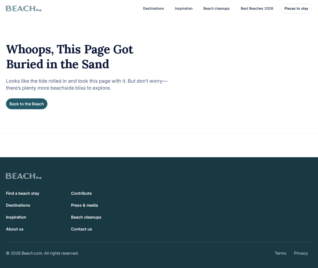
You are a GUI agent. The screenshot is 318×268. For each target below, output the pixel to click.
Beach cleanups (216, 8)
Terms (280, 253)
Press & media (84, 205)
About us (15, 229)
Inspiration (16, 217)
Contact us (81, 229)
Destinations (18, 205)
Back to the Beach (26, 103)
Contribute (81, 193)
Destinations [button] (153, 8)
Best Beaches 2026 (257, 8)
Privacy (301, 253)
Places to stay (296, 8)
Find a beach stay (22, 193)
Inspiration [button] (184, 8)
